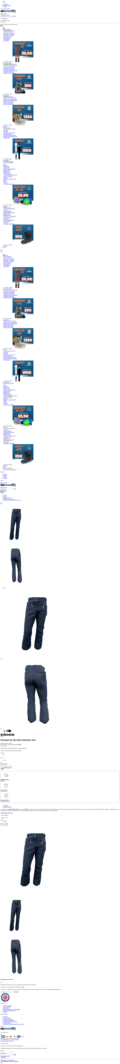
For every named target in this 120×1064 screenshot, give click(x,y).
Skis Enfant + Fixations (8, 35)
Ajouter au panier (7, 767)
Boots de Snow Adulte (8, 102)
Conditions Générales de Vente (10, 1021)
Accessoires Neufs (7, 134)
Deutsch (5, 475)
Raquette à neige (7, 170)
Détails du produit (7, 807)
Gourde (5, 181)
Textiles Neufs (6, 137)
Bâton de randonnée (7, 176)
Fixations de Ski (6, 38)
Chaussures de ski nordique (9, 73)
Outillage (5, 165)
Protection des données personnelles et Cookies (13, 1024)
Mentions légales (7, 5)
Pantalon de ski (6, 213)
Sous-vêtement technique (8, 212)
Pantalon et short (7, 215)
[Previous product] (1, 502)
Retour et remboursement (8, 1020)
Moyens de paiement (7, 1019)
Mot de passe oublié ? (5, 1056)
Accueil (5, 6)
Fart (4, 164)
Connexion (4, 482)
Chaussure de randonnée (8, 223)
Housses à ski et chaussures (9, 169)
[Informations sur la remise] (20, 744)
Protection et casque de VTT (9, 179)
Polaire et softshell (7, 211)
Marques (5, 1011)
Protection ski (6, 171)
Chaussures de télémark (8, 71)
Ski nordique (6, 40)
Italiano (5, 476)
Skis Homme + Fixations (8, 33)
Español (5, 478)
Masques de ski (6, 172)
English (5, 474)
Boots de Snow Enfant (8, 104)
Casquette (5, 182)
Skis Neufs (5, 130)
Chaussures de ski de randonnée (10, 70)
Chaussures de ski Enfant (8, 69)
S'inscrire (16, 991)
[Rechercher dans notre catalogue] (15, 16)
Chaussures (5, 222)
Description (5, 805)
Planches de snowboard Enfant (10, 99)
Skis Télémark (6, 39)
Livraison (5, 4)
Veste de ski (6, 210)
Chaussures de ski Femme (9, 68)
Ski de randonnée (7, 36)
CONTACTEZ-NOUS (11, 469)
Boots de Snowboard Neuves (9, 135)
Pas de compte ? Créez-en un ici (8, 1060)
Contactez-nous (6, 1017)
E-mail (2, 1050)
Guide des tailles (7, 1006)
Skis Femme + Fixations (8, 34)
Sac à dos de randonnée (8, 184)
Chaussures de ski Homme (9, 66)
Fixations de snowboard (8, 101)
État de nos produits (7, 1005)
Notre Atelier (6, 1008)
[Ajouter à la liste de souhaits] (2, 769)
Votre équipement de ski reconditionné (11, 1009)
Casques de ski (6, 167)
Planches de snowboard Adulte (10, 100)
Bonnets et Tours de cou (8, 220)
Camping (5, 177)
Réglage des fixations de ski (9, 1010)
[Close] (1, 251)
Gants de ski (6, 218)
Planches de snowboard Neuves (10, 136)
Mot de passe (3, 1053)
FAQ (4, 469)
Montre (5, 180)
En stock (2, 823)
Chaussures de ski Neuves (9, 132)
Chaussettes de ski (7, 217)
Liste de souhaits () (6, 9)
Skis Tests (5, 131)
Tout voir (13, 30)
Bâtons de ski (6, 166)
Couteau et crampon (7, 174)
